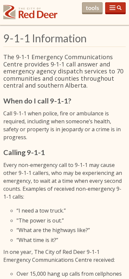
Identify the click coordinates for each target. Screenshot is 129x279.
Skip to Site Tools (92, 8)
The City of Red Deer (30, 17)
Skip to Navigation (115, 8)
